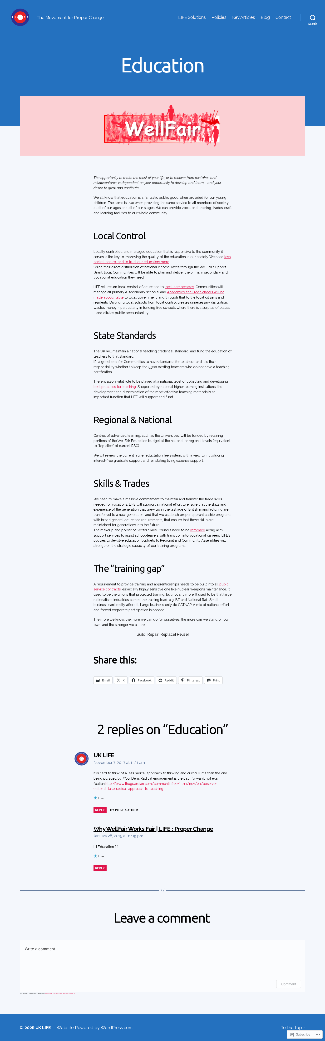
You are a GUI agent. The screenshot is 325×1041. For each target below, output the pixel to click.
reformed (197, 530)
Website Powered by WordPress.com (95, 1027)
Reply (100, 810)
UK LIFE (43, 1027)
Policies (219, 17)
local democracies (179, 287)
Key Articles (243, 17)
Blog (265, 17)
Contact (283, 17)
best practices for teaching (115, 387)
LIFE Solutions (192, 17)
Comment (288, 984)
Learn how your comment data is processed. (59, 993)
